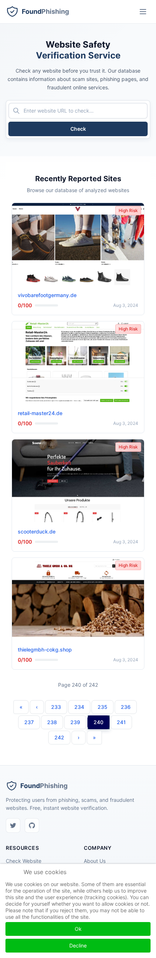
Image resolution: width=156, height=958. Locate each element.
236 (126, 707)
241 (121, 722)
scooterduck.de (37, 531)
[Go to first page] (21, 707)
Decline (78, 945)
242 (59, 737)
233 (56, 707)
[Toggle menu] (143, 11)
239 (75, 722)
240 (98, 722)
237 (29, 722)
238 (52, 722)
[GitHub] (32, 825)
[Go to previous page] (37, 707)
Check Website (23, 861)
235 (102, 707)
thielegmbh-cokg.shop (45, 649)
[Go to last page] (94, 737)
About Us (95, 861)
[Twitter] (13, 825)
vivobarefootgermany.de (47, 295)
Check (78, 129)
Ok (78, 929)
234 (79, 707)
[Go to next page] (78, 737)
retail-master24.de (40, 413)
